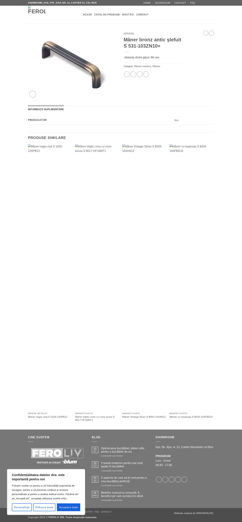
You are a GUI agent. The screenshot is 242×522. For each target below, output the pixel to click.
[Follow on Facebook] (199, 3)
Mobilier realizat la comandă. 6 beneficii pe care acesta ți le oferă (122, 494)
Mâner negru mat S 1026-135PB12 (47, 416)
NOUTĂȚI (128, 14)
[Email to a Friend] (133, 74)
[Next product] (205, 33)
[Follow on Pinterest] (184, 479)
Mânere (129, 33)
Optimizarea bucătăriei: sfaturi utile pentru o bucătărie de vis (122, 450)
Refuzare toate (44, 507)
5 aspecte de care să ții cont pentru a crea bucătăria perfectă (124, 479)
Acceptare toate (68, 507)
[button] (32, 94)
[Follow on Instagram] (202, 3)
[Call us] (209, 3)
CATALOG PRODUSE (107, 14)
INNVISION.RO (204, 513)
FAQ (192, 2)
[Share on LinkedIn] (146, 74)
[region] (46, 492)
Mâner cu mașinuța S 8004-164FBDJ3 (191, 416)
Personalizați (21, 507)
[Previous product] (211, 33)
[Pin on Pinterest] (140, 74)
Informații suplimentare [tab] (46, 109)
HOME (147, 2)
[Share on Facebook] (127, 74)
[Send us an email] (205, 3)
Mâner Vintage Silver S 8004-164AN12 (144, 416)
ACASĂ (87, 14)
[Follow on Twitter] (172, 479)
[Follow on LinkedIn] (212, 3)
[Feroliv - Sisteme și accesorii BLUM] (50, 14)
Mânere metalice (142, 66)
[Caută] (78, 14)
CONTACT (180, 2)
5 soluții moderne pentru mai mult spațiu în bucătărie (122, 464)
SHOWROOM (162, 2)
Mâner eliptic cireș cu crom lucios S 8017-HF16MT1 (95, 418)
